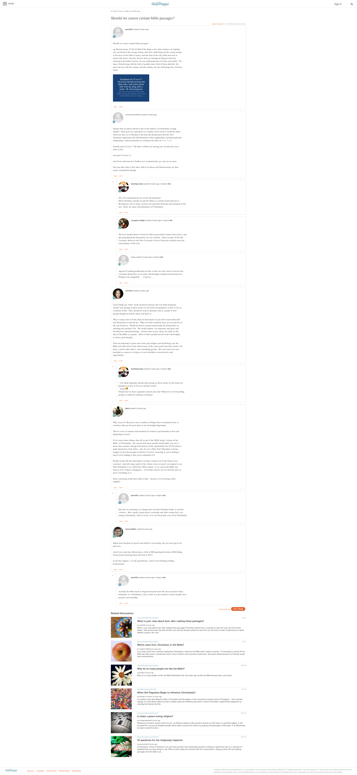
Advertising (76, 771)
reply (115, 106)
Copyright (40, 771)
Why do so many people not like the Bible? (161, 668)
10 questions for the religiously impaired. (160, 740)
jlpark (127, 408)
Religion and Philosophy (147, 618)
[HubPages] (160, 4)
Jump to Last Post (217, 24)
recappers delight (138, 220)
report (121, 106)
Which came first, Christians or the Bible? (160, 645)
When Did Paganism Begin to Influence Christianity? (166, 692)
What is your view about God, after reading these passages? (170, 621)
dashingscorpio (137, 184)
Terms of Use (51, 771)
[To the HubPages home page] (11, 770)
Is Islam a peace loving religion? (155, 716)
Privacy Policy (64, 771)
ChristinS (129, 291)
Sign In (338, 4)
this (169, 184)
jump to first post (224, 609)
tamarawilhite (130, 529)
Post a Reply (238, 609)
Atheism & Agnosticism (146, 689)
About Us (30, 771)
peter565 (128, 29)
